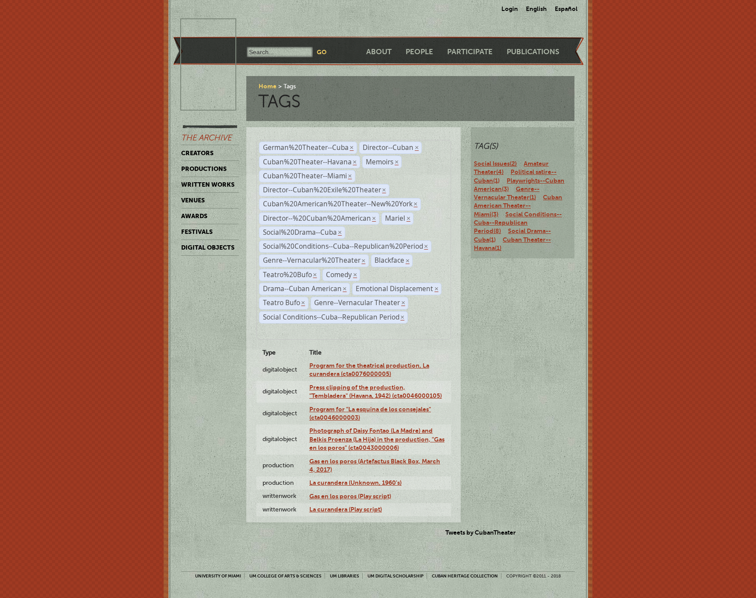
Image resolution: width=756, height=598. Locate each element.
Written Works (207, 184)
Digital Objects (207, 247)
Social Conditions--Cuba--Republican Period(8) (518, 223)
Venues (193, 200)
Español (566, 8)
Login (509, 8)
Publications (533, 52)
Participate (470, 52)
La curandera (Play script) (345, 509)
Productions (204, 168)
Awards (194, 215)
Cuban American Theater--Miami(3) (518, 206)
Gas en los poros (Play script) (350, 496)
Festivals (197, 231)
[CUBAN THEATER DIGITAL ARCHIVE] (200, 28)
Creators (197, 153)
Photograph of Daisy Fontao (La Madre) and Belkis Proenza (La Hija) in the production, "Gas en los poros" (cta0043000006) (376, 439)
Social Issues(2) (495, 163)
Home (267, 86)
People (419, 52)
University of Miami (218, 576)
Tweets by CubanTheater (480, 532)
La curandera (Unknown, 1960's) (355, 482)
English (536, 8)
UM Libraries (344, 576)
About (379, 52)
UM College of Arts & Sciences (285, 576)
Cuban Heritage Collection (465, 576)
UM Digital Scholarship (396, 576)
